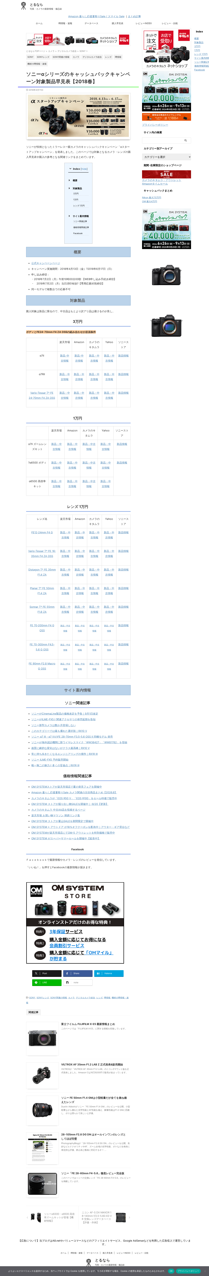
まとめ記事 (134, 16)
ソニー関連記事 (80, 221)
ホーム (39, 23)
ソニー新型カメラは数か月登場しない (53, 725)
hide (84, 168)
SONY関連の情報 (58, 997)
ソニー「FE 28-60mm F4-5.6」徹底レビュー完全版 (92, 1173)
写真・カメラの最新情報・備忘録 (109, 1265)
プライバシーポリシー (155, 124)
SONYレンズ (43, 997)
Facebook (78, 233)
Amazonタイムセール (155, 183)
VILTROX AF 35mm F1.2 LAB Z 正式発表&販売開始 (92, 1064)
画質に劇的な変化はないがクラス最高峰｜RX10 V (60, 748)
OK (171, 1271)
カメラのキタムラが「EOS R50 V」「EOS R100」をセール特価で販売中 (74, 798)
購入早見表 (117, 23)
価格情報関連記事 (81, 227)
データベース (91, 23)
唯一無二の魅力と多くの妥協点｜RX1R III (55, 765)
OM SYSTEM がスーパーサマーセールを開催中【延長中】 (65, 838)
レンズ (99, 997)
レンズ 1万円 (79, 205)
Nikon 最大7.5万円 (151, 197)
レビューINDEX (144, 23)
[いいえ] (205, 1271)
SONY (32, 997)
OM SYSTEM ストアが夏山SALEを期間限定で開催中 (62, 821)
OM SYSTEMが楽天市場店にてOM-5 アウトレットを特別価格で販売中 (73, 832)
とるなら (36, 5)
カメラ (71, 997)
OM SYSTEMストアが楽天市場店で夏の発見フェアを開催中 (66, 786)
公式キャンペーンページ (45, 263)
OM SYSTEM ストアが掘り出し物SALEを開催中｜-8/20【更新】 (69, 804)
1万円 (75, 199)
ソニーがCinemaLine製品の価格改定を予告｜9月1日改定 (64, 713)
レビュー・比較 (170, 23)
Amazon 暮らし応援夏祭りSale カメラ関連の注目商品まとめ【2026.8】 (74, 792)
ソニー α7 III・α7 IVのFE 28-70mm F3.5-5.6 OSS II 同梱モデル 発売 (72, 736)
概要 (75, 180)
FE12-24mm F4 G (42, 532)
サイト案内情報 (81, 216)
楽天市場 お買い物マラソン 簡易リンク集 (55, 815)
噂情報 (107, 997)
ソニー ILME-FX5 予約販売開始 (49, 759)
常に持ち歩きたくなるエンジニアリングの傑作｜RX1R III (64, 754)
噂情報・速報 (65, 23)
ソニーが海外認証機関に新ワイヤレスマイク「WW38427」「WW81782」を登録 (79, 742)
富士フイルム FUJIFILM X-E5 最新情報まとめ (88, 1024)
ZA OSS (48, 556)
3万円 (76, 193)
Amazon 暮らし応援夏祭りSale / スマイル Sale (96, 16)
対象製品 (77, 188)
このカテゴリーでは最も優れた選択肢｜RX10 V (59, 731)
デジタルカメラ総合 (85, 997)
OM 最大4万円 (149, 201)
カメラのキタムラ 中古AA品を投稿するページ (58, 809)
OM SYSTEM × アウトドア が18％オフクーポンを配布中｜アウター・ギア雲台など (80, 827)
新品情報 (123, 355)
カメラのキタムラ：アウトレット (161, 180)
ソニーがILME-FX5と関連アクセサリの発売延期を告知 (63, 719)
